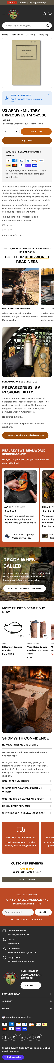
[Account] (44, 14)
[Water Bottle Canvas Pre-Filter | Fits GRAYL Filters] (38, 628)
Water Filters (33, 643)
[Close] (48, 94)
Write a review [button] (27, 879)
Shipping (18, 124)
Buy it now (27, 140)
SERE (4, 643)
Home (5, 34)
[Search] (48, 25)
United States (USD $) (17, 1017)
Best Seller (17, 34)
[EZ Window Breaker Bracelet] (13, 628)
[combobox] (27, 25)
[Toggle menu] (4, 14)
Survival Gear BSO (20, 1048)
